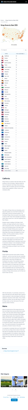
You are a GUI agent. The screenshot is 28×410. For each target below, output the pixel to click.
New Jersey (7, 100)
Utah (6, 96)
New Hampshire (8, 157)
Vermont (6, 166)
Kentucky (7, 98)
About (18, 397)
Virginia (6, 74)
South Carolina (8, 67)
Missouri (6, 89)
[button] (26, 2)
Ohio (6, 85)
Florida (6, 58)
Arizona (6, 83)
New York (7, 76)
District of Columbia (9, 127)
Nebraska (7, 121)
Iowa (6, 107)
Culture (2, 20)
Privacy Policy (6, 397)
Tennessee (7, 69)
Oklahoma (7, 132)
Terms (11, 397)
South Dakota (8, 163)
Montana (6, 118)
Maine (6, 150)
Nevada (6, 92)
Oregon (6, 134)
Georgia (6, 60)
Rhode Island (7, 161)
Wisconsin (7, 148)
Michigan (7, 109)
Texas (6, 65)
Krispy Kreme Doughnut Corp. (10, 350)
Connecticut (7, 136)
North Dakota (8, 159)
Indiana (6, 105)
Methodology (22, 397)
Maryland (7, 80)
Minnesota (7, 154)
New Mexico (7, 123)
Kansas (6, 116)
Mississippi (7, 112)
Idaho (6, 143)
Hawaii (6, 141)
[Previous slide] (12, 389)
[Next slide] (15, 389)
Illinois (6, 78)
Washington (7, 87)
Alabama (6, 71)
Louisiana (7, 130)
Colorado (7, 103)
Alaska (6, 125)
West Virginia (7, 145)
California (7, 56)
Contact (14, 397)
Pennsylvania (7, 94)
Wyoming (7, 168)
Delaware (7, 139)
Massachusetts (8, 152)
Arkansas (7, 114)
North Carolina (8, 62)
